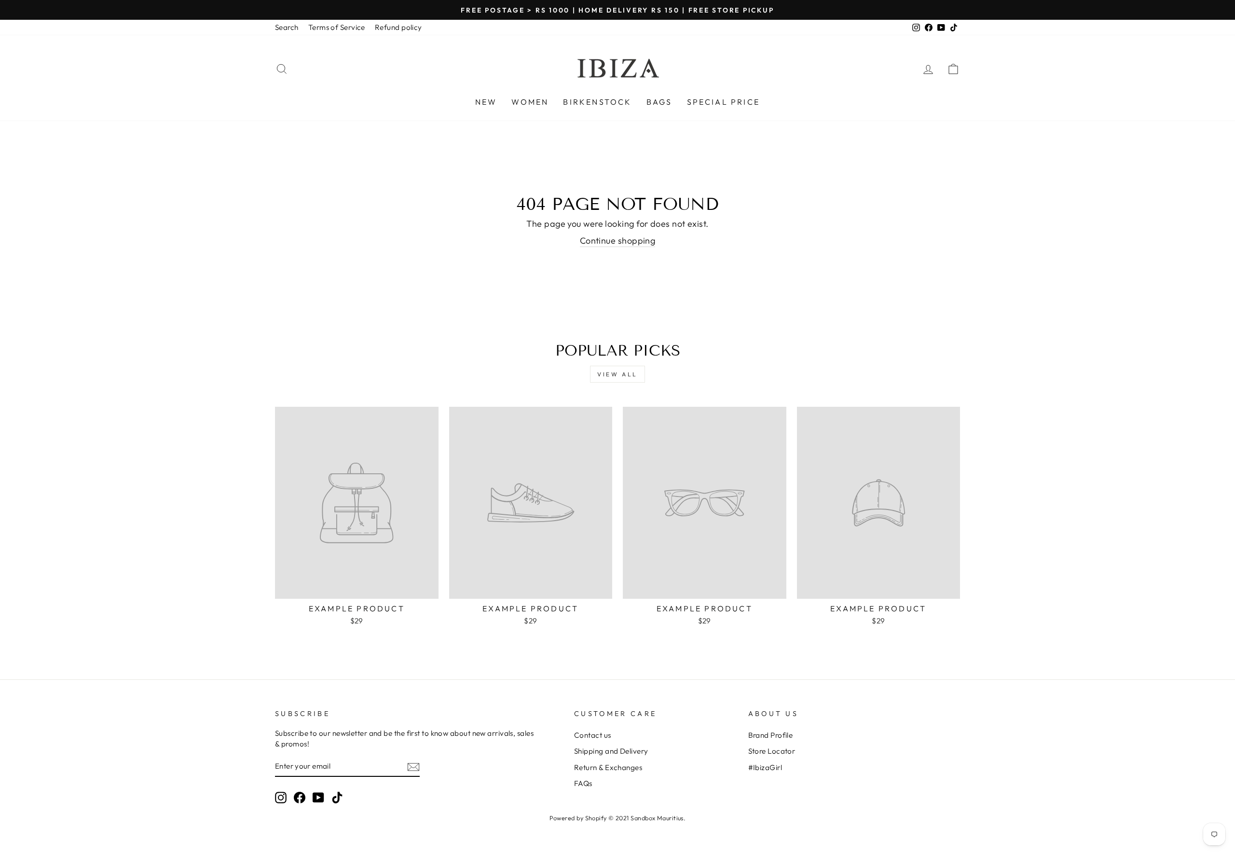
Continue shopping (618, 240)
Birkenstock (597, 102)
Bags (659, 102)
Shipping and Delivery (611, 751)
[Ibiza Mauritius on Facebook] (299, 797)
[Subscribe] (413, 766)
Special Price (723, 102)
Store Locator (772, 751)
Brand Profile (770, 735)
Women (530, 102)
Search (287, 27)
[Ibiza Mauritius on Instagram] (281, 797)
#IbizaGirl (765, 767)
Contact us (592, 735)
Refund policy (398, 27)
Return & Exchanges (608, 767)
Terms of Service (336, 27)
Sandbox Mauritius (657, 818)
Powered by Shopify (578, 818)
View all (617, 374)
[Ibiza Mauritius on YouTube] (318, 797)
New (486, 102)
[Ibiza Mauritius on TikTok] (337, 797)
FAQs (583, 783)
